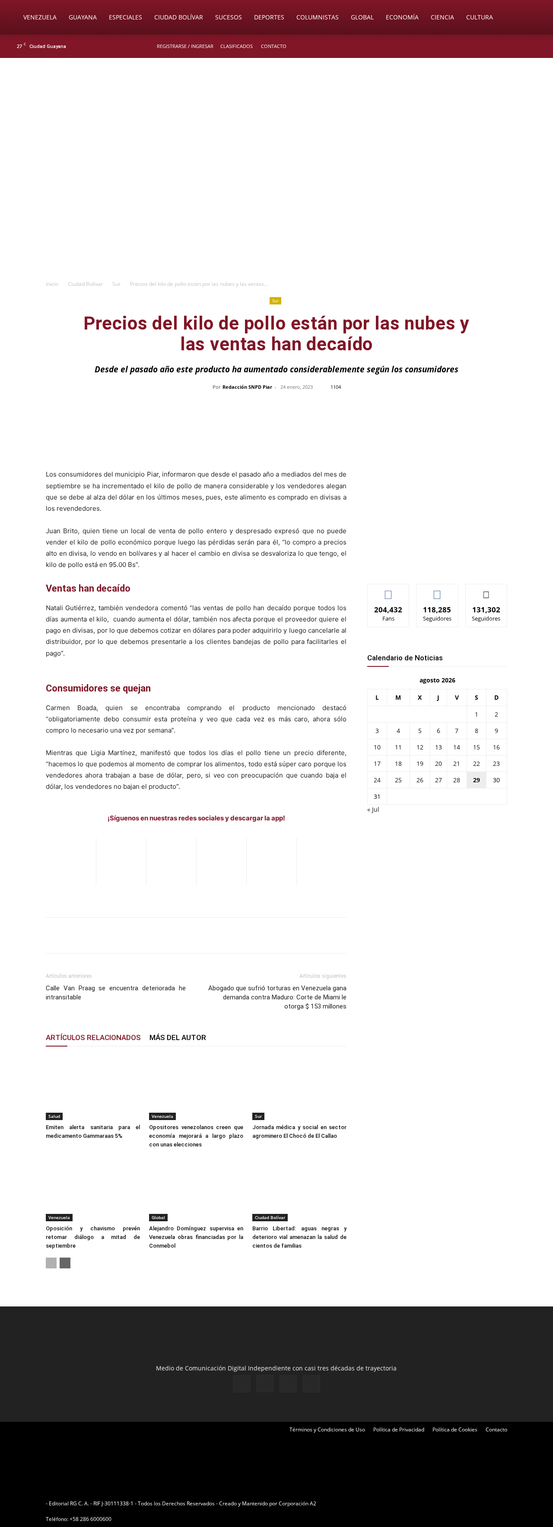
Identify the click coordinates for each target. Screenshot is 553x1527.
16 (496, 747)
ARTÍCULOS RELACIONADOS (93, 1037)
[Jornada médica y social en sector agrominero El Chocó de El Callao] (299, 1087)
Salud (54, 1116)
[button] (534, 18)
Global (362, 17)
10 (377, 747)
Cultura (479, 17)
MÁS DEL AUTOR (177, 1037)
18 (398, 763)
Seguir (437, 590)
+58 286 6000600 (90, 1519)
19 (419, 763)
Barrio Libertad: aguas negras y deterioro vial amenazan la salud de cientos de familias (299, 1237)
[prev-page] (51, 1263)
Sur (116, 284)
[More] (459, 406)
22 (476, 763)
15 (476, 747)
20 (438, 763)
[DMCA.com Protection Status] (385, 1503)
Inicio (52, 284)
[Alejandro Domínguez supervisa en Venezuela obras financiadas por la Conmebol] (196, 1188)
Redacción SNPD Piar (247, 387)
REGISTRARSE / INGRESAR (185, 46)
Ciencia (442, 17)
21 (456, 763)
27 (438, 780)
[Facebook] (495, 46)
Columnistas (317, 17)
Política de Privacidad (398, 1429)
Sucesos (228, 17)
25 (398, 780)
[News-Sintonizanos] (432, 563)
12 (419, 747)
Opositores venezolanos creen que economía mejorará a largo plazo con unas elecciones (196, 1136)
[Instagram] (509, 46)
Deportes (269, 17)
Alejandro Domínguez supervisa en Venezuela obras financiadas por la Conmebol (196, 1237)
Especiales (125, 17)
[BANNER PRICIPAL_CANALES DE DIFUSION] (276, 106)
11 (398, 747)
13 (438, 747)
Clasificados (236, 46)
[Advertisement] (276, 210)
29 (476, 780)
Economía (402, 17)
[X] (523, 46)
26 (419, 780)
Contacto (273, 46)
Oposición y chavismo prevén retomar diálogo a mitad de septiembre (93, 1237)
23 (496, 763)
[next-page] (65, 1263)
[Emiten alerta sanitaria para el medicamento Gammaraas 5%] (93, 1087)
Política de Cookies (454, 1429)
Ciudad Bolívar (178, 17)
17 (377, 763)
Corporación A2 (297, 1503)
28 (456, 780)
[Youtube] (537, 46)
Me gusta (388, 590)
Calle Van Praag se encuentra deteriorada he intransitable (116, 992)
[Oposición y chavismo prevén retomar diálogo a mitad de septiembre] (93, 1188)
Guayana (83, 17)
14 (456, 747)
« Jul (373, 809)
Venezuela (40, 17)
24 (377, 780)
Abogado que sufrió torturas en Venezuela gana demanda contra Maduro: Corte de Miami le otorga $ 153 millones (277, 997)
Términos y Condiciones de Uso (327, 1429)
